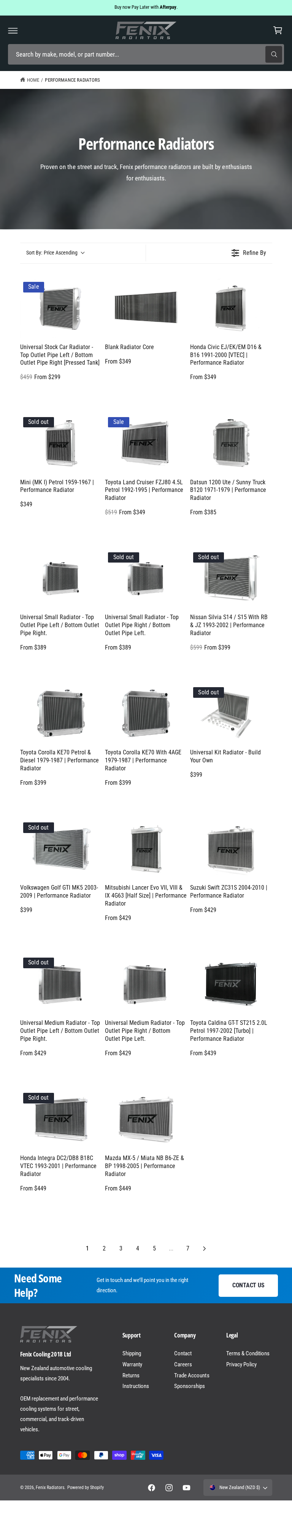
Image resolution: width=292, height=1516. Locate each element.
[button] (13, 30)
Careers (183, 1364)
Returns (131, 1375)
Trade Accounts (191, 1375)
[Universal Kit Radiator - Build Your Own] (231, 713)
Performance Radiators (72, 80)
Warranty (132, 1364)
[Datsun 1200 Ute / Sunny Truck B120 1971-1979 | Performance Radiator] (231, 443)
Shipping (131, 1353)
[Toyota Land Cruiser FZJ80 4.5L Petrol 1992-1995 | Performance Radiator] (146, 443)
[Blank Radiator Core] (146, 308)
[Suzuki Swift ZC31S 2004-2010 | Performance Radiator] (231, 848)
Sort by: (52, 253)
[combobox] (146, 54)
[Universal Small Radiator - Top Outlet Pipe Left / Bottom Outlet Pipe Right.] (61, 578)
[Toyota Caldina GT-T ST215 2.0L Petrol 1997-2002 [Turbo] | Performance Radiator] (231, 984)
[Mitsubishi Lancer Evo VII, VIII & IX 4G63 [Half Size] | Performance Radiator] (146, 848)
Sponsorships (189, 1386)
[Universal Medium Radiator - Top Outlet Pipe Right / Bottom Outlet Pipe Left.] (146, 984)
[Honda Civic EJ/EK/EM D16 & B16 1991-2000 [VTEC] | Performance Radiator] (231, 308)
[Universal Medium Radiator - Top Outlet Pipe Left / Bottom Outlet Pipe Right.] (61, 984)
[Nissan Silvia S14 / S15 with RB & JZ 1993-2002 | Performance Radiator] (231, 578)
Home (33, 80)
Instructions (135, 1386)
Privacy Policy (241, 1364)
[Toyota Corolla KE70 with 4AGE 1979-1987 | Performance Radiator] (146, 713)
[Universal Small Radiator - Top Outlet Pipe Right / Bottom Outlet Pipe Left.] (146, 578)
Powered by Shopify (85, 1487)
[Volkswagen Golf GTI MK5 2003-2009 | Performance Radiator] (61, 848)
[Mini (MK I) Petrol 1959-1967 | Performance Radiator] (61, 443)
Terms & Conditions (248, 1353)
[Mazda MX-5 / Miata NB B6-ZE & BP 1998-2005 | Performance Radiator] (146, 1119)
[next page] (204, 1248)
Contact (183, 1353)
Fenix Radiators (50, 1487)
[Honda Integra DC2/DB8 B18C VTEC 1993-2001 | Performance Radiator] (61, 1119)
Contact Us (248, 1285)
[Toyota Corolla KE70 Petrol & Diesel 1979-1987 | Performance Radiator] (61, 713)
